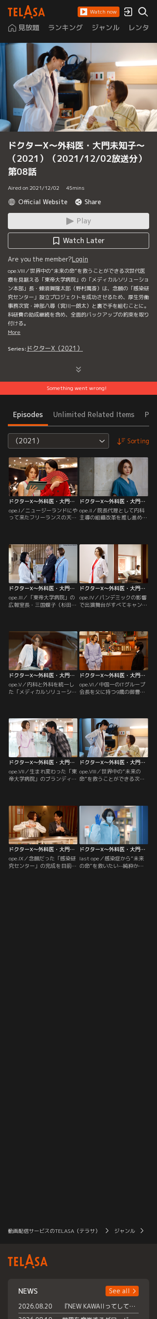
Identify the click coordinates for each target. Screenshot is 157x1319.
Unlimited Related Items (93, 414)
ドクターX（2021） (55, 348)
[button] (98, 12)
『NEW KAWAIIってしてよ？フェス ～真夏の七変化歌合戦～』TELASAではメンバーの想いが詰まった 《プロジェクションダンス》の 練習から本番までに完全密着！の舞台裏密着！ (100, 1306)
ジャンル (124, 1231)
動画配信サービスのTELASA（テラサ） (54, 1231)
